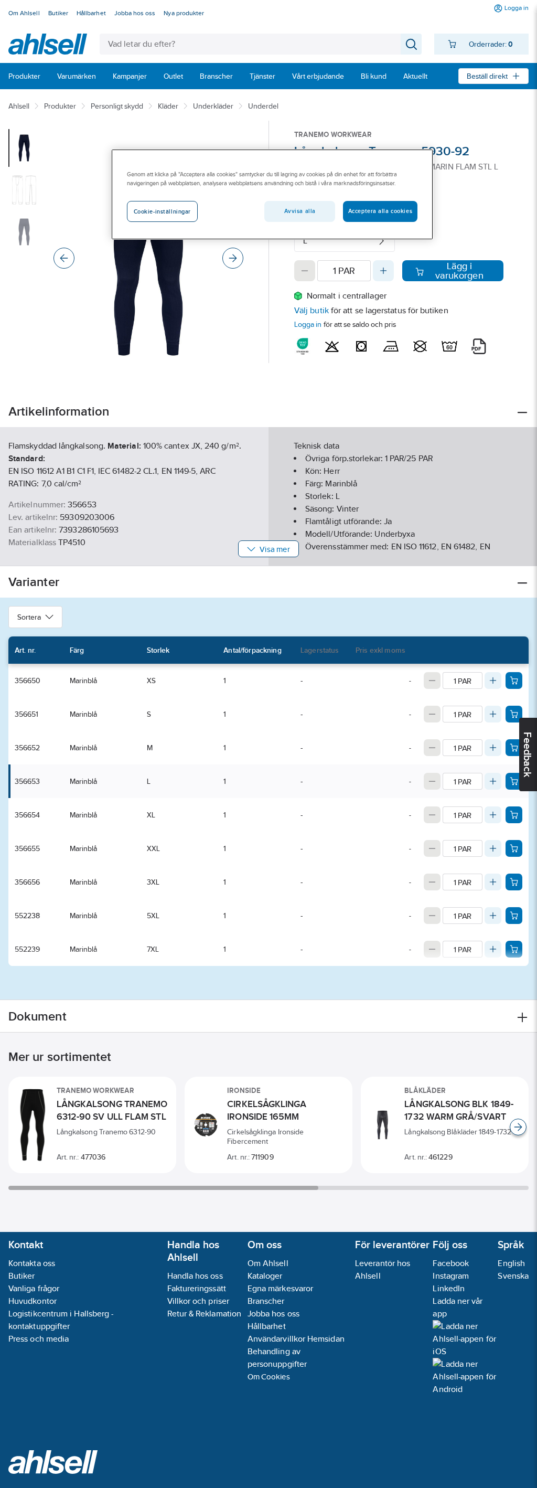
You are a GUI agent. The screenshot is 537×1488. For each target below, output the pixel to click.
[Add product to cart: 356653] (514, 781)
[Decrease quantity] (304, 270)
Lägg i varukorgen (459, 271)
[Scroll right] (518, 1127)
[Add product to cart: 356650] (514, 680)
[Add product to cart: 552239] (514, 949)
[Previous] (63, 258)
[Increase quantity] (383, 270)
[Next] (232, 258)
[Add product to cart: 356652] (514, 747)
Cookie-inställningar (162, 211)
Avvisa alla (300, 211)
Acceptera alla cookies (380, 211)
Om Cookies (269, 1376)
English (511, 1263)
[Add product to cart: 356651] (514, 714)
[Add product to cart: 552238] (514, 915)
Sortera (29, 617)
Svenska (513, 1276)
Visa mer (274, 549)
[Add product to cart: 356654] (514, 814)
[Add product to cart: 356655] (514, 848)
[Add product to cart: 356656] (514, 882)
